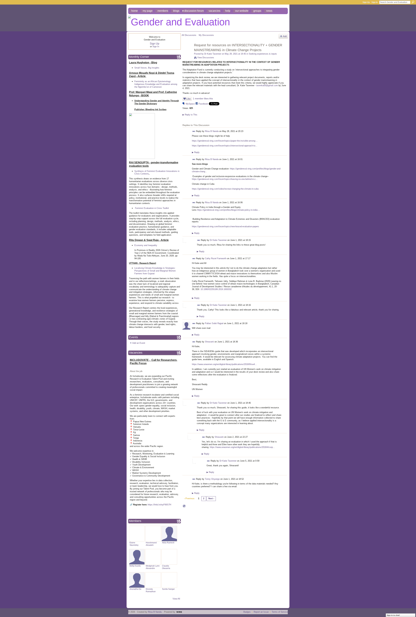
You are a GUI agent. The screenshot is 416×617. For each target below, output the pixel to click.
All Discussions (189, 35)
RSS (184, 506)
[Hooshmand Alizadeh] (153, 533)
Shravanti (209, 341)
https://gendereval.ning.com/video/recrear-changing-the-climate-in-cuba (225, 189)
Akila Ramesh (168, 543)
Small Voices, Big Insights (146, 68)
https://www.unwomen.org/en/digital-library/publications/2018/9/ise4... (224, 364)
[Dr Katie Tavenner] (187, 52)
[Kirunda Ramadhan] (153, 580)
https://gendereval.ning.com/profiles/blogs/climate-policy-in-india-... (228, 210)
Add (285, 36)
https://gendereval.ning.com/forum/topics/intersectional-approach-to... (224, 145)
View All (176, 599)
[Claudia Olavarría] (169, 557)
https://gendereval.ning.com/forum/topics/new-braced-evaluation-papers (225, 226)
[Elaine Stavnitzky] (137, 533)
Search (413, 2)
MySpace (190, 104)
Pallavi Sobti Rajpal (214, 323)
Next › (211, 498)
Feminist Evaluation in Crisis (148, 208)
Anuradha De (135, 589)
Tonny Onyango (212, 479)
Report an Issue (261, 612)
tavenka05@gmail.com (267, 85)
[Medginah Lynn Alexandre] (153, 557)
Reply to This (189, 114)
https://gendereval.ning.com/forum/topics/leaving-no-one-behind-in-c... (225, 179)
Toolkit (166, 208)
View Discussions (205, 57)
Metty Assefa (135, 566)
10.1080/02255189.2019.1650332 (216, 289)
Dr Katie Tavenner (212, 54)
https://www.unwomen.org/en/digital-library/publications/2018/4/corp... (242, 447)
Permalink (193, 131)
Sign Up (366, 2)
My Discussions (206, 35)
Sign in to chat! (393, 615)
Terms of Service (280, 612)
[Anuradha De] (137, 580)
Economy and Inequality (145, 245)
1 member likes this (203, 98)
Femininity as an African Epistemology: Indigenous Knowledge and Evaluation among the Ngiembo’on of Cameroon (155, 84)
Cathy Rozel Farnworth (215, 258)
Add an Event (138, 343)
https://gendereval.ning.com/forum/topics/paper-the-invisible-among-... (225, 141)
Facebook (203, 104)
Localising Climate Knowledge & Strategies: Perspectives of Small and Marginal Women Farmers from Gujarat (155, 271)
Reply (196, 152)
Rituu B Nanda (212, 131)
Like (188, 98)
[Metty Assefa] (137, 557)
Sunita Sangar (168, 589)
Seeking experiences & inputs (263, 54)
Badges (247, 612)
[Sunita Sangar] (169, 580)
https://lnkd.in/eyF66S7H (159, 504)
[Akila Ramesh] (169, 533)
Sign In (374, 2)
